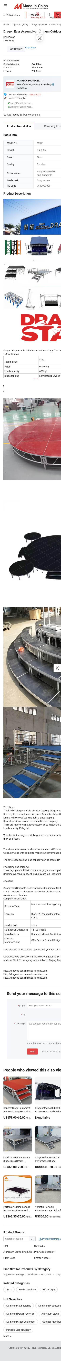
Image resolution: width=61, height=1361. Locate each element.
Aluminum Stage (50, 1313)
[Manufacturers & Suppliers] (31, 6)
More (6, 1336)
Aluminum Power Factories (20, 1313)
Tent (5, 1245)
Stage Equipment (39, 24)
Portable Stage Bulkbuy (18, 1329)
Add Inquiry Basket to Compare (23, 114)
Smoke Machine (27, 1289)
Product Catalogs (51, 1238)
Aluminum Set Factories (18, 1305)
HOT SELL (39, 1245)
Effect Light (49, 1289)
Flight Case (9, 1257)
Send (32, 1051)
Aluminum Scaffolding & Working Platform (18, 1251)
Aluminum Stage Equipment (20, 1321)
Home (6, 24)
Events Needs (41, 1257)
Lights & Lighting (20, 24)
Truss (9, 1289)
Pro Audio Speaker (44, 1251)
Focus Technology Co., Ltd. (42, 1347)
